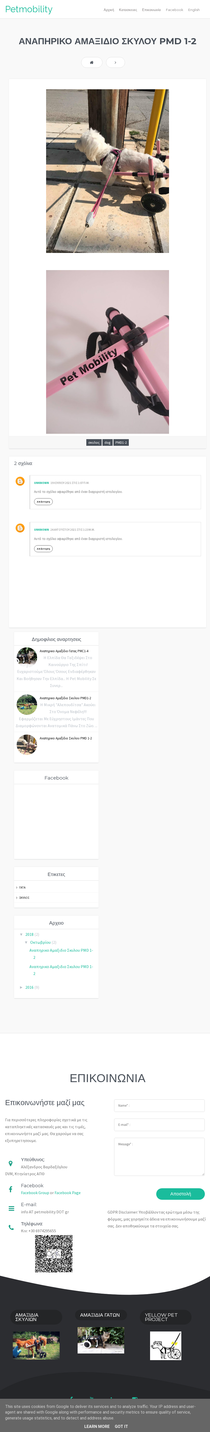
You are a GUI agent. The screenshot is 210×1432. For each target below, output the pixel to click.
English (194, 10)
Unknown (41, 483)
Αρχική (109, 10)
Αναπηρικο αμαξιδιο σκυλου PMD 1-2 (66, 738)
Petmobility (28, 9)
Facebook (174, 10)
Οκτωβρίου (40, 942)
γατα (22, 887)
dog (107, 442)
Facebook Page (68, 1192)
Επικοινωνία (151, 10)
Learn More (97, 1426)
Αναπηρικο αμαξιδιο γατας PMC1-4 (64, 651)
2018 (29, 934)
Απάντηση (43, 501)
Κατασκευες (128, 10)
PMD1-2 (121, 442)
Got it (121, 1426)
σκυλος (94, 442)
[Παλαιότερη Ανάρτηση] (115, 62)
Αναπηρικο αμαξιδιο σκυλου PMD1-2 (65, 698)
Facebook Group (35, 1192)
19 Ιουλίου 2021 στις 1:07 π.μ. (69, 483)
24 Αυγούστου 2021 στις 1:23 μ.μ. (72, 529)
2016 (29, 987)
